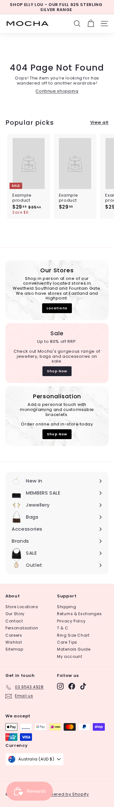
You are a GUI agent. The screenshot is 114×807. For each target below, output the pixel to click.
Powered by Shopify (66, 794)
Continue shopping (56, 91)
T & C (62, 628)
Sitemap (14, 649)
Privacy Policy (71, 621)
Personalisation (21, 628)
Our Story (15, 613)
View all (99, 122)
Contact (14, 621)
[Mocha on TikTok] (83, 686)
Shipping (66, 606)
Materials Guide (74, 649)
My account (69, 656)
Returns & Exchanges (79, 613)
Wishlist (13, 642)
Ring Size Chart (73, 635)
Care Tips (67, 642)
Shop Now (57, 371)
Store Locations (21, 606)
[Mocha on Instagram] (60, 686)
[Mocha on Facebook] (71, 686)
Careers (13, 635)
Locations (57, 308)
